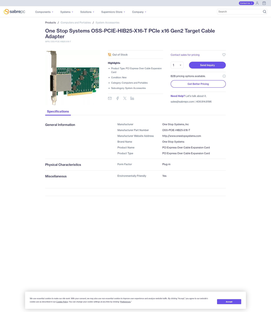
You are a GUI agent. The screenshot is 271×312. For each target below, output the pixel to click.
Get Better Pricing (198, 83)
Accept (229, 302)
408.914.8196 (204, 101)
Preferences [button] (125, 302)
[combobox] (177, 65)
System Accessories (107, 22)
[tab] (58, 112)
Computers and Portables (76, 22)
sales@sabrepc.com (182, 101)
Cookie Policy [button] (62, 302)
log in (204, 46)
